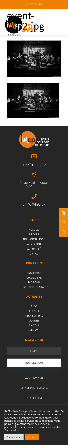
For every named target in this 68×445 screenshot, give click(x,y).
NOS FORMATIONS (34, 239)
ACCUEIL (34, 229)
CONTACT (34, 253)
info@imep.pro (34, 164)
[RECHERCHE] (63, 232)
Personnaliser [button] (13, 437)
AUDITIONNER (34, 4)
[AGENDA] (63, 222)
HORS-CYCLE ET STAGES (34, 287)
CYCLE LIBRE (34, 277)
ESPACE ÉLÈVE (34, 398)
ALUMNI (34, 320)
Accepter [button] (32, 437)
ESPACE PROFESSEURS (34, 387)
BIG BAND (34, 282)
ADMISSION (34, 244)
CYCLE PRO (34, 273)
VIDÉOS (34, 330)
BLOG (34, 306)
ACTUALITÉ (34, 248)
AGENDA (34, 311)
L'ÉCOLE (34, 234)
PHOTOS (34, 325)
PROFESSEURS (34, 315)
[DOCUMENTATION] (63, 213)
